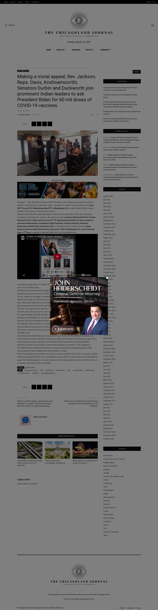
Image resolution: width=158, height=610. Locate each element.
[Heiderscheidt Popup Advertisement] (79, 334)
